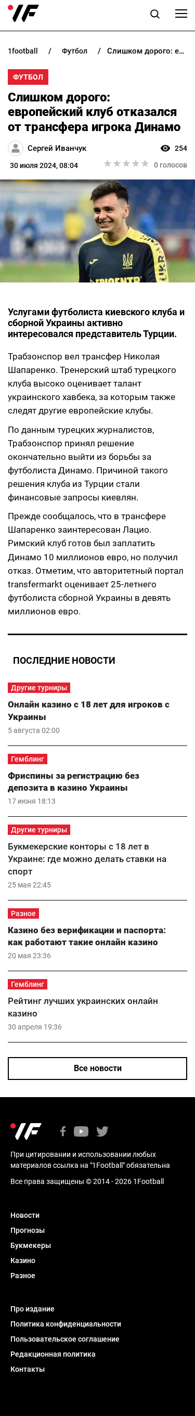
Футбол (28, 77)
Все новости (98, 1068)
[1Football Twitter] (102, 1132)
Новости (25, 1215)
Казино (22, 1260)
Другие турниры (39, 688)
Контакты (27, 1369)
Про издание (32, 1309)
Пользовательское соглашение (65, 1339)
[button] (155, 15)
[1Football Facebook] (63, 1132)
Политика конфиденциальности (65, 1324)
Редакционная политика (53, 1354)
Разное (23, 913)
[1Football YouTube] (81, 1132)
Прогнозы (27, 1230)
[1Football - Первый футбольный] (23, 14)
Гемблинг (27, 759)
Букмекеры (30, 1245)
